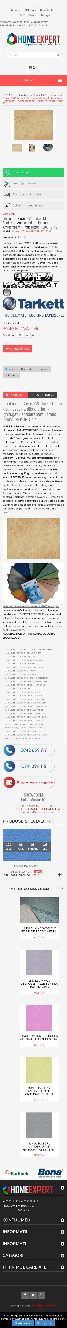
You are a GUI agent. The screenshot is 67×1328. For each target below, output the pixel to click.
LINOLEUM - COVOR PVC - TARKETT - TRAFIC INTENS (29, 649)
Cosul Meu (29, 15)
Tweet (10, 369)
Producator (9, 237)
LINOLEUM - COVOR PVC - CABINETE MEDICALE (26, 678)
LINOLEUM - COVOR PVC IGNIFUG (20, 664)
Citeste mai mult (23, 1323)
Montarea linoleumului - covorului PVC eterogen (31, 606)
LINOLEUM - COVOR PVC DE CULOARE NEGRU (26, 717)
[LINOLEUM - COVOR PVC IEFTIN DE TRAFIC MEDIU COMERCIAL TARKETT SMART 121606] (39, 910)
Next (49, 821)
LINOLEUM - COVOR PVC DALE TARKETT (23, 653)
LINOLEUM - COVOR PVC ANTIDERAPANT (23, 660)
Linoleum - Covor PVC (33, 95)
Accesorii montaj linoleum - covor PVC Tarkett (24, 724)
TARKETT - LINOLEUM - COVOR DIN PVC (23, 738)
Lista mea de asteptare (42, 10)
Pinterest (12, 375)
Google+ (44, 369)
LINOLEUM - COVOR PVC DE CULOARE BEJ (24, 699)
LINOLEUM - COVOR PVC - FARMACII (21, 674)
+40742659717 (29, 1201)
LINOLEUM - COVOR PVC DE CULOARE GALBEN (26, 706)
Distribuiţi (26, 369)
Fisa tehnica (43, 395)
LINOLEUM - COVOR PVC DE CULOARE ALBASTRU (28, 696)
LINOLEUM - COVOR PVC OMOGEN (21, 689)
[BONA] (50, 1173)
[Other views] (5, 146)
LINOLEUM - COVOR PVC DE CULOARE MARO (25, 714)
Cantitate (8, 335)
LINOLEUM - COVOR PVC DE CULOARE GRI (24, 710)
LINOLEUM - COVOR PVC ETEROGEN (21, 731)
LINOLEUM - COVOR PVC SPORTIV (20, 657)
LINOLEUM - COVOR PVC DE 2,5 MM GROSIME (26, 681)
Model (6, 231)
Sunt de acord (45, 1323)
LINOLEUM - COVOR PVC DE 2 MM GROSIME (25, 685)
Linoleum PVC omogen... (26, 866)
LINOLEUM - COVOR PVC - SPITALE (20, 671)
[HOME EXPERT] (33, 39)
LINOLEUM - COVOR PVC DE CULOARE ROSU (25, 721)
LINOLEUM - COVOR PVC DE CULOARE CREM (25, 703)
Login (46, 15)
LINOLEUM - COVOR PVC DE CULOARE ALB (24, 692)
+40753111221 (12, 1201)
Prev (44, 821)
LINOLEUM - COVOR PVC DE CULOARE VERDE (26, 735)
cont (16, 10)
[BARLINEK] (17, 1173)
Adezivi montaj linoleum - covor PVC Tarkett (23, 728)
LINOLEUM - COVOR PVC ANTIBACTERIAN (24, 667)
